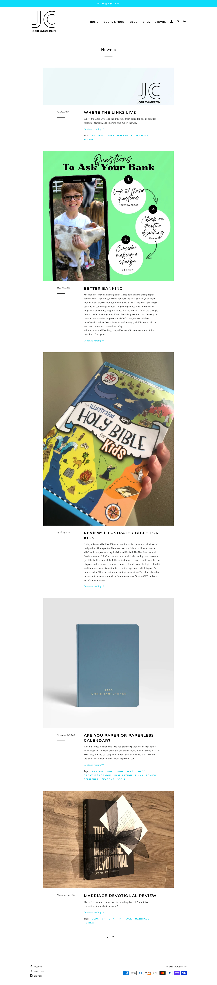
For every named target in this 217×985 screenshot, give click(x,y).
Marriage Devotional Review (120, 895)
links (110, 135)
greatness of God (97, 775)
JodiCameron (180, 966)
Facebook (38, 966)
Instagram (38, 971)
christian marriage (117, 918)
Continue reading (93, 129)
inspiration (123, 775)
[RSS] (114, 50)
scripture (91, 779)
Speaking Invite (154, 21)
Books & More (114, 21)
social (89, 139)
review (151, 775)
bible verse (126, 771)
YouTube (37, 975)
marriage (142, 918)
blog (142, 771)
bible (110, 771)
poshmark (124, 135)
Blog (134, 21)
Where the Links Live (110, 112)
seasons (142, 135)
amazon (97, 135)
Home (94, 21)
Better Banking (103, 288)
